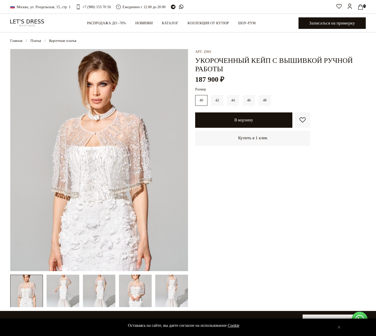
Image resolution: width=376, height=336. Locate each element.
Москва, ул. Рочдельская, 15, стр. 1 (44, 7)
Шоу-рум (247, 23)
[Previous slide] (17, 160)
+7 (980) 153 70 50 (96, 7)
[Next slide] (180, 160)
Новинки (144, 23)
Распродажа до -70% (106, 23)
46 (249, 100)
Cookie (233, 325)
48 (265, 100)
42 (217, 100)
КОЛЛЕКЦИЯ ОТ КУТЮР (208, 23)
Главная (16, 41)
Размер (200, 89)
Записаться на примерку (332, 23)
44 (233, 100)
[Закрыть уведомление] (339, 327)
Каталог (170, 23)
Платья (35, 41)
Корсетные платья (62, 41)
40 (201, 100)
